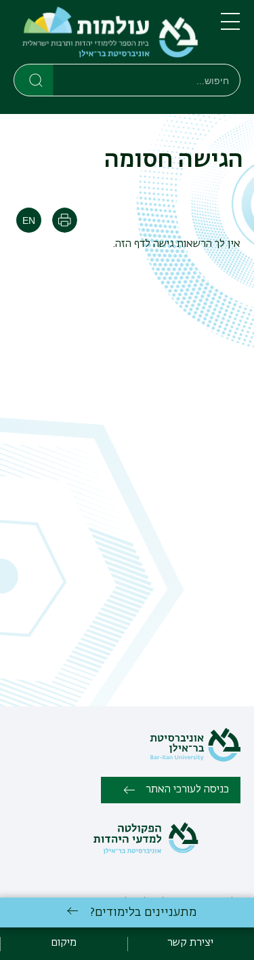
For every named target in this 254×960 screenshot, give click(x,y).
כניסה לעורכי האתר (187, 789)
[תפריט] (230, 27)
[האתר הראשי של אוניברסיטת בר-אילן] (195, 759)
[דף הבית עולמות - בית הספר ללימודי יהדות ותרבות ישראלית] (106, 34)
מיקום (64, 943)
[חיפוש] (34, 79)
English (28, 220)
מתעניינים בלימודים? (143, 912)
